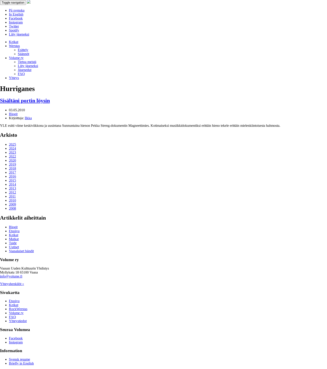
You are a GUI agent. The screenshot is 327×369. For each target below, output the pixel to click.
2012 (12, 192)
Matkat (14, 239)
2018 (12, 168)
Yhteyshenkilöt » (12, 284)
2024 (12, 148)
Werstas (14, 46)
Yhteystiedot (18, 321)
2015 (12, 180)
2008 (12, 208)
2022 (12, 156)
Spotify (14, 30)
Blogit (13, 114)
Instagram (16, 22)
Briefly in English (21, 363)
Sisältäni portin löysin (25, 100)
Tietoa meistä (27, 62)
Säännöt (23, 54)
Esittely (23, 50)
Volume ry (16, 58)
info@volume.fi (11, 276)
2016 (12, 176)
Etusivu (14, 231)
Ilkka (28, 118)
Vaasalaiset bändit (21, 251)
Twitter (14, 26)
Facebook (16, 18)
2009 (12, 204)
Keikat (13, 42)
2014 (12, 184)
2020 (12, 160)
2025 (12, 144)
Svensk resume (19, 359)
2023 (12, 152)
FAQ (21, 74)
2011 (12, 196)
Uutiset (14, 247)
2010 (12, 200)
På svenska (16, 10)
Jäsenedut (24, 70)
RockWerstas (18, 309)
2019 (12, 164)
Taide (13, 243)
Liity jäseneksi (19, 34)
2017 (12, 172)
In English (16, 14)
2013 (12, 188)
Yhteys (14, 78)
